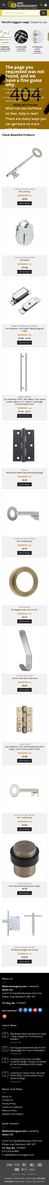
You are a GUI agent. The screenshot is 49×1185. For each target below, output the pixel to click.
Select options (24, 342)
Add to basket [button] (24, 203)
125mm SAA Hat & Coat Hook (25, 678)
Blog (24, 1174)
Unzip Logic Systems (35, 1181)
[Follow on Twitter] (30, 1010)
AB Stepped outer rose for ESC (24, 610)
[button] (3, 4)
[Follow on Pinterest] (35, 1010)
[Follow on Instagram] (25, 1010)
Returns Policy (9, 1110)
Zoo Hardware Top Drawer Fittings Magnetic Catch (24, 329)
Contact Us (7, 1100)
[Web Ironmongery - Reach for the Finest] (22, 5)
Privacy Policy (9, 1103)
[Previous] (2, 42)
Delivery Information (12, 1114)
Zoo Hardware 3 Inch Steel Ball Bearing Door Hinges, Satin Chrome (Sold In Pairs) (24, 747)
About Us (7, 1096)
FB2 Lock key (24, 191)
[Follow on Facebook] (20, 1010)
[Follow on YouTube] (4, 1016)
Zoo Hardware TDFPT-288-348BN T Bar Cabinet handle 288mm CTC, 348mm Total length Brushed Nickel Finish (24, 401)
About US (16, 1174)
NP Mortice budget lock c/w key (24, 950)
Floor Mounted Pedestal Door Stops (24, 886)
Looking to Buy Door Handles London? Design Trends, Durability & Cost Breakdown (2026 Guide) (28, 1062)
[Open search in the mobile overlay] (41, 5)
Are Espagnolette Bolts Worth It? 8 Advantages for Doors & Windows (28, 1049)
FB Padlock (24, 260)
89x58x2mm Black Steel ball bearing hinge (24, 472)
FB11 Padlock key (24, 817)
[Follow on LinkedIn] (40, 1010)
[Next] (46, 42)
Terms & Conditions (12, 1107)
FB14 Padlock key (24, 541)
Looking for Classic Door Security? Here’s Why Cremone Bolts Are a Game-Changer (27, 1076)
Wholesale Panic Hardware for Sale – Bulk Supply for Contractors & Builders (28, 1036)
